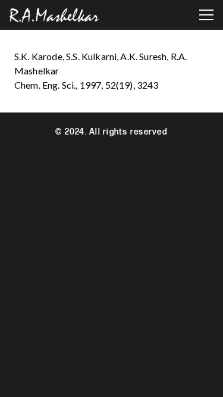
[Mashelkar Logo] (54, 15)
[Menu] (206, 15)
